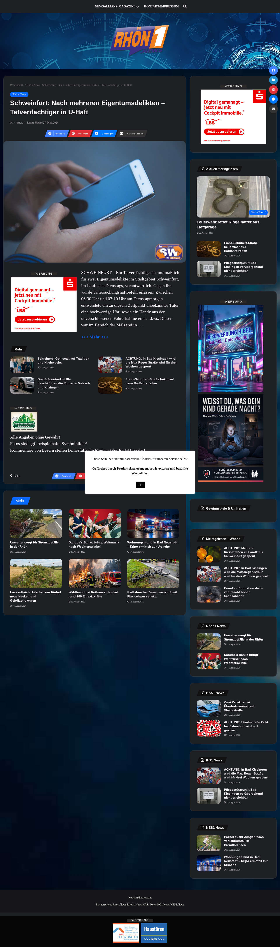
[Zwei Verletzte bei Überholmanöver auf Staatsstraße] (209, 708)
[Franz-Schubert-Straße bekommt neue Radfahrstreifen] (110, 385)
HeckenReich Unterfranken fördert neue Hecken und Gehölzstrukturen (35, 596)
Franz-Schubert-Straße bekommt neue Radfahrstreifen (150, 381)
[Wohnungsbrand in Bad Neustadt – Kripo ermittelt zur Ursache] (153, 523)
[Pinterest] (273, 89)
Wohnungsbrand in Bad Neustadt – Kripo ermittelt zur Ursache (246, 861)
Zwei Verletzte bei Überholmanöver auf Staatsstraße (239, 706)
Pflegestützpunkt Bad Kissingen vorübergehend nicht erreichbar (243, 266)
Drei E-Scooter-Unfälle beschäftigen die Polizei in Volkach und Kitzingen (64, 383)
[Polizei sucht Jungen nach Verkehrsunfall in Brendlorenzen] (209, 843)
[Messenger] (273, 99)
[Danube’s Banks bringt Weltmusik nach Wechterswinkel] (95, 523)
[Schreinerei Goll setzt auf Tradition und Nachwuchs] (22, 365)
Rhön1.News (134, 904)
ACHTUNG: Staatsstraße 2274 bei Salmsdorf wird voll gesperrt (246, 726)
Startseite (18, 85)
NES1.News (177, 904)
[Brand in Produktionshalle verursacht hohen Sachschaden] (209, 594)
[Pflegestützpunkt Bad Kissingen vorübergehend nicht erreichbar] (209, 269)
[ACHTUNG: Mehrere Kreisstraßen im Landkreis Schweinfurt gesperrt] (209, 554)
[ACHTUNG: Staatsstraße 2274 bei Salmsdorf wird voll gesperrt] (209, 728)
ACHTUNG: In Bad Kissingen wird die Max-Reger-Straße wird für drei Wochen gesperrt (151, 362)
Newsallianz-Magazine (115, 6)
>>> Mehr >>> (94, 336)
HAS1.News (150, 904)
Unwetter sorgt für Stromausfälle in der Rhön (243, 637)
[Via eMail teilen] (273, 108)
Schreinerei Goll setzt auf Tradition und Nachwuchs (63, 360)
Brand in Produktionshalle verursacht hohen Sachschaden (243, 592)
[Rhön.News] (140, 41)
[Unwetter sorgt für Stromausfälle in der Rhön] (36, 523)
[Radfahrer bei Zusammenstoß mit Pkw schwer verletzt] (153, 573)
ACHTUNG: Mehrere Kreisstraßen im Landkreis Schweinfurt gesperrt (243, 552)
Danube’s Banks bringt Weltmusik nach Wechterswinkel (241, 658)
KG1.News (163, 904)
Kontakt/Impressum (161, 6)
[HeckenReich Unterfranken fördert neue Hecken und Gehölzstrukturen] (36, 573)
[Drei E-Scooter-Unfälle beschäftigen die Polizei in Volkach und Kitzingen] (22, 385)
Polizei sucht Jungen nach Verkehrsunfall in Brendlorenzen (244, 840)
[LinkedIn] (273, 80)
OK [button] (141, 485)
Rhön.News (33, 85)
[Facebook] (273, 70)
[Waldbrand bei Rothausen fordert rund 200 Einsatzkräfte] (95, 573)
